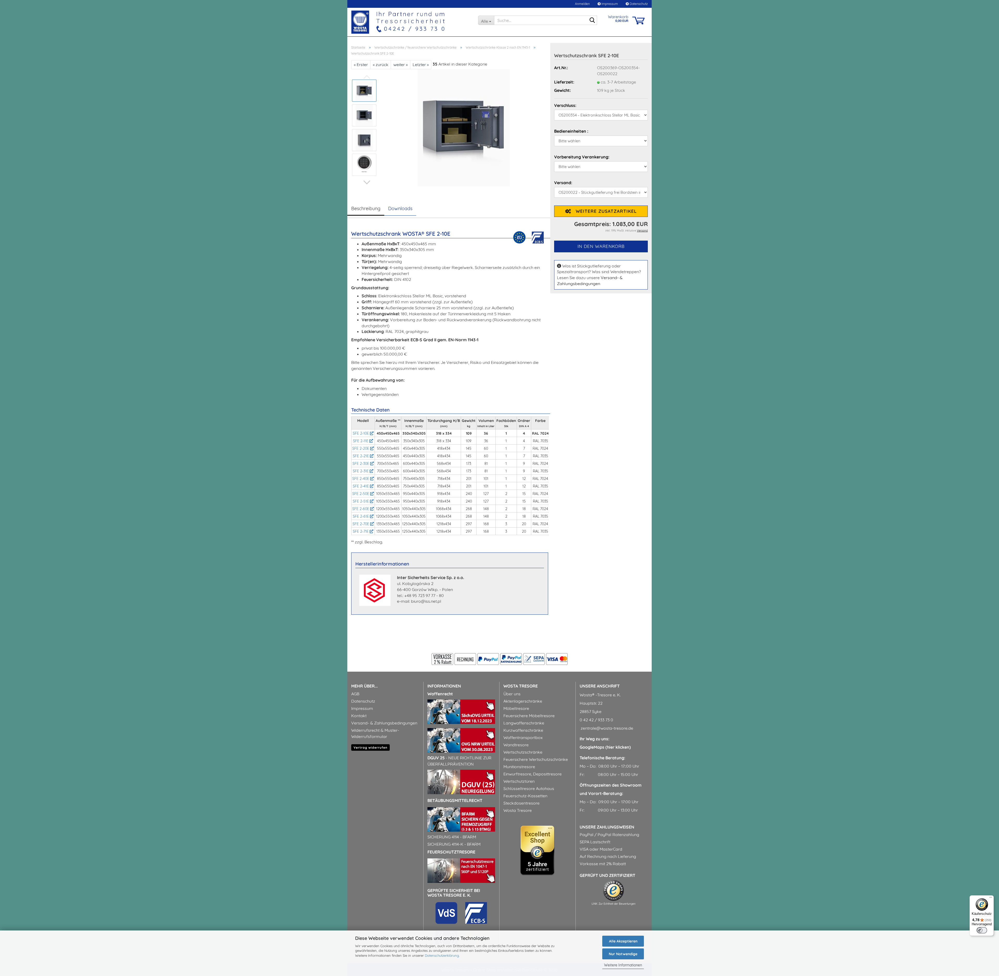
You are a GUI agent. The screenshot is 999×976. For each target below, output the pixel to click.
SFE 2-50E (361, 493)
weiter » (400, 64)
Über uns (512, 693)
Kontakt (359, 715)
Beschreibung (365, 208)
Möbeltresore (516, 708)
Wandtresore (516, 744)
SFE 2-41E (361, 486)
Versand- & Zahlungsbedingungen (384, 722)
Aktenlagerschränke (522, 701)
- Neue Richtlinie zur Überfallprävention (459, 761)
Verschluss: (565, 105)
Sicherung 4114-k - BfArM (454, 844)
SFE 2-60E (361, 508)
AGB (355, 693)
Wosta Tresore (517, 810)
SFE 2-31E (361, 471)
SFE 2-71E (361, 531)
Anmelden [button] (582, 4)
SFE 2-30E (361, 463)
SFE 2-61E (361, 516)
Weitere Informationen (623, 965)
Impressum (609, 4)
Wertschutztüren (519, 781)
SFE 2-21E (361, 456)
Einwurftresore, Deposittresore (532, 773)
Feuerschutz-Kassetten (525, 795)
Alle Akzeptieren (623, 941)
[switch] (982, 930)
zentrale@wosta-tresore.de (606, 728)
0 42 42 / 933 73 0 (596, 719)
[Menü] (991, 898)
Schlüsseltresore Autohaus (528, 788)
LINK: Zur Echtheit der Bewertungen (614, 904)
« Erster (361, 64)
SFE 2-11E (361, 441)
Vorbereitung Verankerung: (581, 156)
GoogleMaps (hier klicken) (605, 747)
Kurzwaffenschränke (523, 730)
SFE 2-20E (361, 448)
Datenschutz (638, 4)
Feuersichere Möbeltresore (529, 715)
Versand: (563, 182)
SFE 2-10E (361, 433)
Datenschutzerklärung (442, 955)
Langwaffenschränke (523, 722)
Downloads (400, 208)
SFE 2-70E (361, 524)
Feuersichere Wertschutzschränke (535, 759)
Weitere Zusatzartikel (604, 211)
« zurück (380, 64)
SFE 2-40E (361, 478)
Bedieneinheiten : (571, 131)
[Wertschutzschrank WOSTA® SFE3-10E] (464, 127)
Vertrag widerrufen (370, 747)
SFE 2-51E (361, 501)
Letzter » (421, 64)
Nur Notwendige (623, 954)
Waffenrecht (440, 693)
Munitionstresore (519, 766)
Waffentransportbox (523, 737)
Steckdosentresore (521, 803)
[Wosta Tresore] (410, 22)
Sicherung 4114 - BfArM (451, 836)
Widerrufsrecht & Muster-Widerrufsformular (375, 733)
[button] (367, 182)
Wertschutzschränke (522, 752)
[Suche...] (592, 20)
